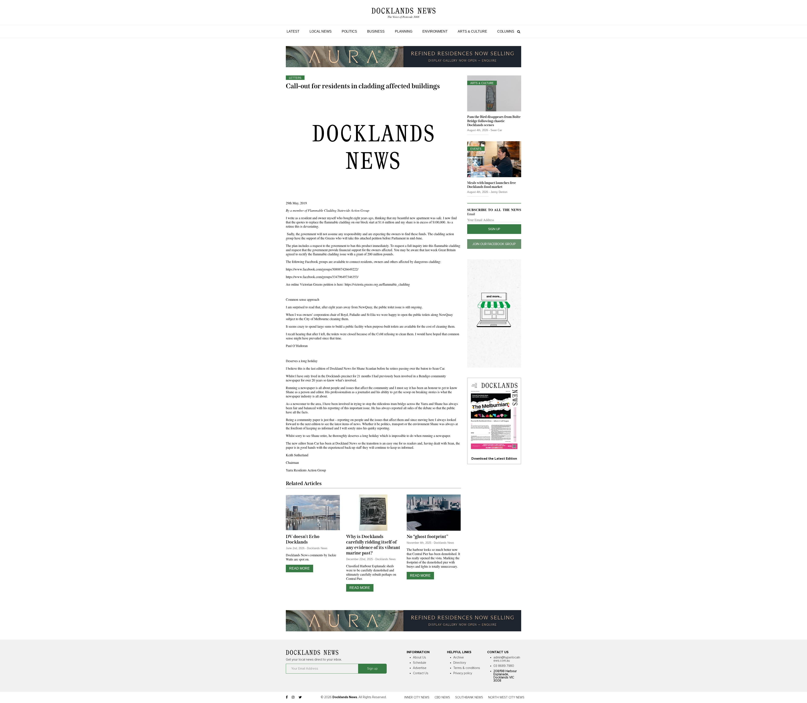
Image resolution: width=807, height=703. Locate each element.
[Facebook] (287, 697)
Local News (321, 31)
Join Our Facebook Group (494, 244)
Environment (435, 31)
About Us (419, 657)
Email (471, 214)
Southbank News (469, 697)
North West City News (506, 697)
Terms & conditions (466, 668)
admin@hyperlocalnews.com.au (506, 659)
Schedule (419, 662)
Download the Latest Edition (494, 458)
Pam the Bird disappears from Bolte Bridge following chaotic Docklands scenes (494, 121)
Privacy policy (462, 673)
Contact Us (420, 673)
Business (376, 31)
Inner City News (416, 697)
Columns (505, 31)
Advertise (419, 668)
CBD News (442, 697)
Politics (349, 31)
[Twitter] (300, 697)
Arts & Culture (472, 31)
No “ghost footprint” (427, 536)
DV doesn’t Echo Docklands (302, 539)
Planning (403, 31)
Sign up (494, 229)
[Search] (517, 31)
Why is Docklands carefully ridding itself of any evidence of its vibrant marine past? (373, 545)
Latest (293, 31)
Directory (459, 662)
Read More (299, 568)
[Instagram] (293, 697)
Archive (458, 657)
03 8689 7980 (503, 665)
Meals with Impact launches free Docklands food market (491, 185)
